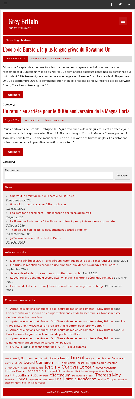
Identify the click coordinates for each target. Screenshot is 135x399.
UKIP (58, 379)
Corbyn (9, 363)
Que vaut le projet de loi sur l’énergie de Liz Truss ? (43, 196)
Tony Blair (10, 379)
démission (68, 362)
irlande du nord (36, 368)
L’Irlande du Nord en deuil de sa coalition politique (39, 342)
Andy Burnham (23, 358)
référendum (59, 375)
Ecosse (80, 363)
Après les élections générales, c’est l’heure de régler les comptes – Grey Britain (61, 308)
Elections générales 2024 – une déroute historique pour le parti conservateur (60, 260)
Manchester (67, 371)
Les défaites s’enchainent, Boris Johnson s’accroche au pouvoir (50, 212)
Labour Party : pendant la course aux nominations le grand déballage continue (61, 277)
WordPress (67, 392)
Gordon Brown (12, 368)
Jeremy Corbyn (61, 366)
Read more (13, 94)
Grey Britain (23, 21)
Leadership (34, 371)
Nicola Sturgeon (89, 371)
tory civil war (35, 380)
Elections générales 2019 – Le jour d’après (58, 346)
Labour (86, 367)
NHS (77, 371)
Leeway (84, 392)
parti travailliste (17, 375)
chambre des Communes (110, 358)
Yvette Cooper (107, 379)
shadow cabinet (79, 376)
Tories (22, 379)
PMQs (34, 375)
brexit (78, 357)
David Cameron (38, 362)
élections (122, 380)
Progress (43, 376)
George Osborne (107, 362)
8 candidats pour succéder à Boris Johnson (38, 204)
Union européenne (79, 379)
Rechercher (12, 170)
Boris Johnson (59, 358)
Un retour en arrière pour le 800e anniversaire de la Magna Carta (66, 111)
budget (90, 358)
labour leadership (106, 367)
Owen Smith (105, 371)
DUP (57, 363)
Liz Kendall (52, 371)
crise (18, 362)
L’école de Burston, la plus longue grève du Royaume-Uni (57, 49)
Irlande (24, 368)
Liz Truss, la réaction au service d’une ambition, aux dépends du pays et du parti (62, 265)
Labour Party (14, 371)
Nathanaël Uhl (38, 58)
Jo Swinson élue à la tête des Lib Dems (35, 238)
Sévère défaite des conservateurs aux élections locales (46, 273)
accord (8, 359)
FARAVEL (16, 346)
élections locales (36, 382)
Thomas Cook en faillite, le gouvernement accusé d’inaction (48, 229)
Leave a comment (61, 58)
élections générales (15, 382)
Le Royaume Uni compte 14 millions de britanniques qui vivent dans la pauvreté (62, 221)
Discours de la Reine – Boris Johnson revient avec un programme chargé (57, 286)
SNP (91, 375)
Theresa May (108, 375)
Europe (91, 362)
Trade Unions (48, 380)
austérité (41, 358)
